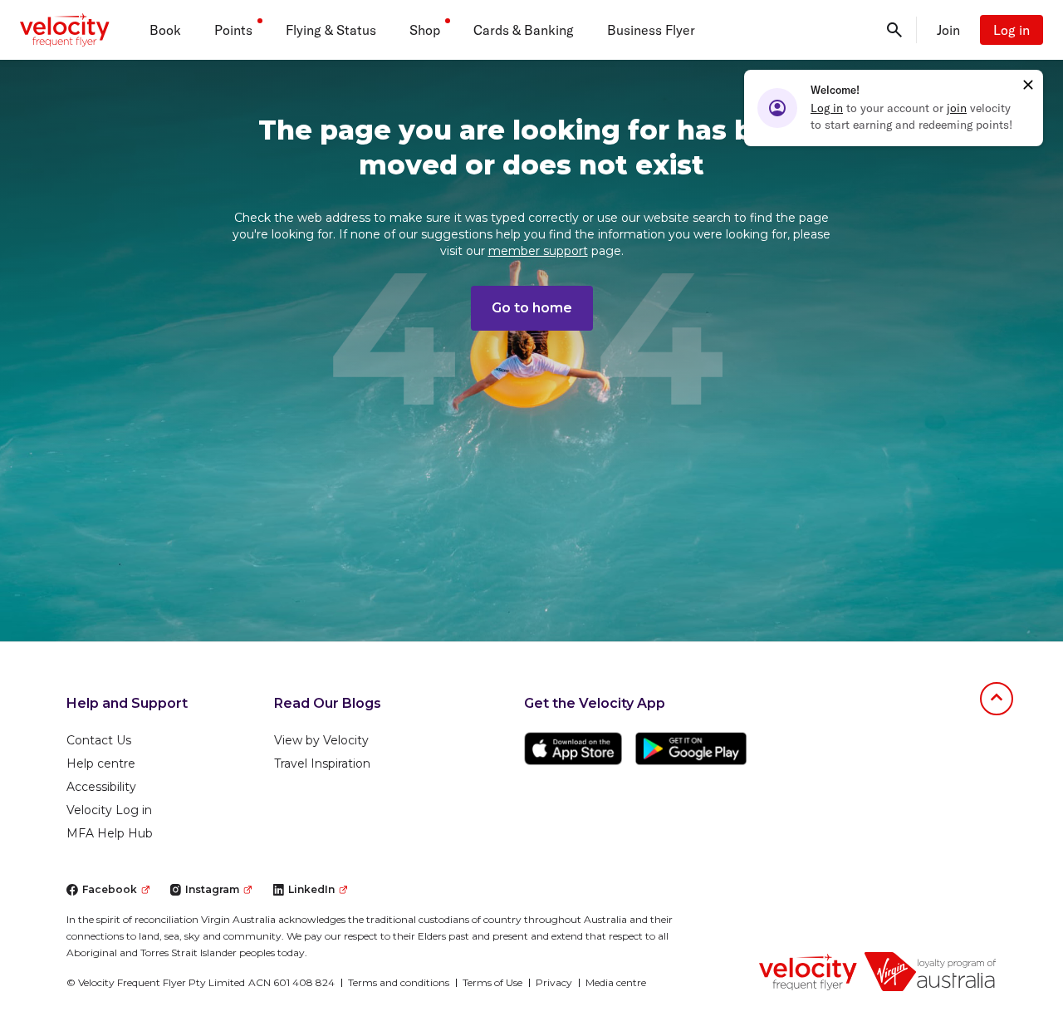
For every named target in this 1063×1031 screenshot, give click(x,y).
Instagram (212, 889)
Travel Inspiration (322, 763)
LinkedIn (311, 889)
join (957, 108)
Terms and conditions (398, 982)
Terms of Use (492, 982)
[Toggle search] (894, 30)
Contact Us (98, 740)
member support (538, 250)
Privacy (554, 982)
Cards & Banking (523, 30)
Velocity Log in (109, 810)
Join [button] (948, 30)
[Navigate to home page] (808, 971)
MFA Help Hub (109, 833)
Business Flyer (651, 30)
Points (233, 30)
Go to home (532, 308)
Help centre (100, 763)
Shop (424, 30)
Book (165, 30)
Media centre (615, 982)
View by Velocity (321, 740)
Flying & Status (331, 30)
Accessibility (101, 786)
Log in (1011, 30)
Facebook (109, 889)
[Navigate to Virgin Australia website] (930, 971)
